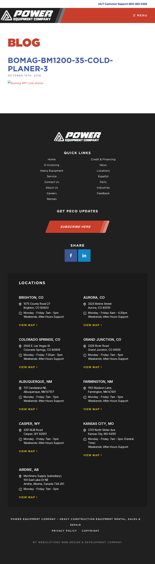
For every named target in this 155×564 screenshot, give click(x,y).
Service (52, 176)
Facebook (71, 255)
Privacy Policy (64, 530)
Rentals (52, 198)
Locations (103, 170)
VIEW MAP (27, 325)
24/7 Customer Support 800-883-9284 (122, 4)
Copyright (90, 530)
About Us (52, 187)
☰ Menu (140, 15)
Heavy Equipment (51, 170)
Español (103, 176)
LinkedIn (84, 255)
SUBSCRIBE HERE (76, 227)
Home (52, 159)
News (103, 165)
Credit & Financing (103, 159)
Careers (52, 193)
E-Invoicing (51, 165)
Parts (103, 181)
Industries (103, 187)
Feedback (103, 193)
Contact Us (51, 181)
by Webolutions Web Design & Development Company (77, 542)
